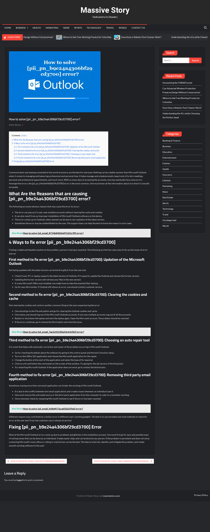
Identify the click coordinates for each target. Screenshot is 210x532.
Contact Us (138, 27)
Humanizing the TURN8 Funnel (177, 82)
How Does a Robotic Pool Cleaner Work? (133, 37)
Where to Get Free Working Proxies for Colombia (79, 37)
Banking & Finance (171, 140)
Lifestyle (166, 180)
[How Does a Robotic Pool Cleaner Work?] (109, 37)
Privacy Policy (201, 495)
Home (7, 27)
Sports (78, 27)
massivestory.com (111, 496)
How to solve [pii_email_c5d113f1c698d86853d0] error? (38, 461)
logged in (20, 480)
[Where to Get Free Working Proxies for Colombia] (51, 37)
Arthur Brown (15, 125)
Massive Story (105, 10)
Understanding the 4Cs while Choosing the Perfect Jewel (181, 115)
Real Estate (167, 197)
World (123, 27)
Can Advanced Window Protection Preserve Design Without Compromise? (181, 90)
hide (24, 136)
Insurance (167, 174)
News (66, 27)
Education (167, 152)
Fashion (166, 163)
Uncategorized (169, 220)
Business (21, 27)
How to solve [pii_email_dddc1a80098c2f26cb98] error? (121, 461)
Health (37, 27)
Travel (110, 27)
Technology (94, 27)
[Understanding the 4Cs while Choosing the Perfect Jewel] (159, 37)
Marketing (52, 27)
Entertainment (169, 157)
